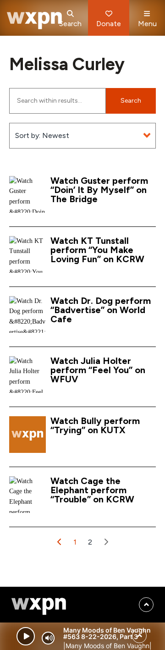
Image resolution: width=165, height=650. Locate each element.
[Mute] (48, 638)
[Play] (25, 636)
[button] (59, 542)
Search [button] (131, 101)
